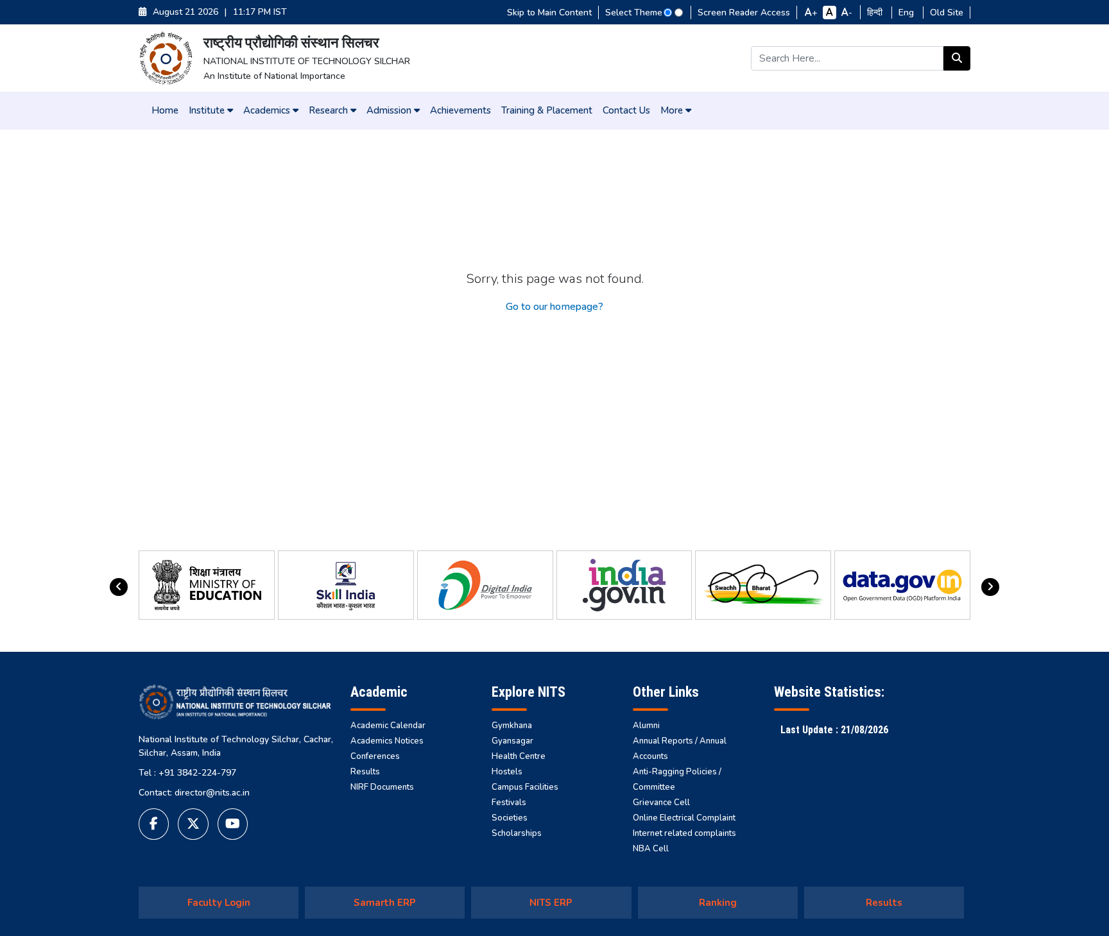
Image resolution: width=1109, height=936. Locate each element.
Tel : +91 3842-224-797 (187, 773)
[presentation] (119, 587)
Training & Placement (546, 110)
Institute (208, 110)
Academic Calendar (388, 725)
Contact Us (626, 110)
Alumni (646, 725)
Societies (510, 818)
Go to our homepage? (554, 307)
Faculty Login (218, 902)
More (672, 110)
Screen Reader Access (744, 12)
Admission (390, 110)
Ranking (718, 902)
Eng (907, 12)
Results (365, 772)
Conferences (375, 756)
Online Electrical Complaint (684, 818)
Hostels (507, 772)
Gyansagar (512, 741)
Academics (268, 110)
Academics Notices (387, 741)
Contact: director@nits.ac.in (194, 793)
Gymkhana (512, 725)
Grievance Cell (661, 802)
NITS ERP (550, 902)
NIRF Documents (382, 787)
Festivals (509, 802)
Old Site (946, 12)
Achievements (460, 110)
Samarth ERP (385, 902)
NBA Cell (651, 849)
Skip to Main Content (549, 12)
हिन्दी (876, 12)
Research (329, 110)
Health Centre (519, 756)
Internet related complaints (684, 833)
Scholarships (517, 833)
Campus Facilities (525, 787)
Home (164, 110)
